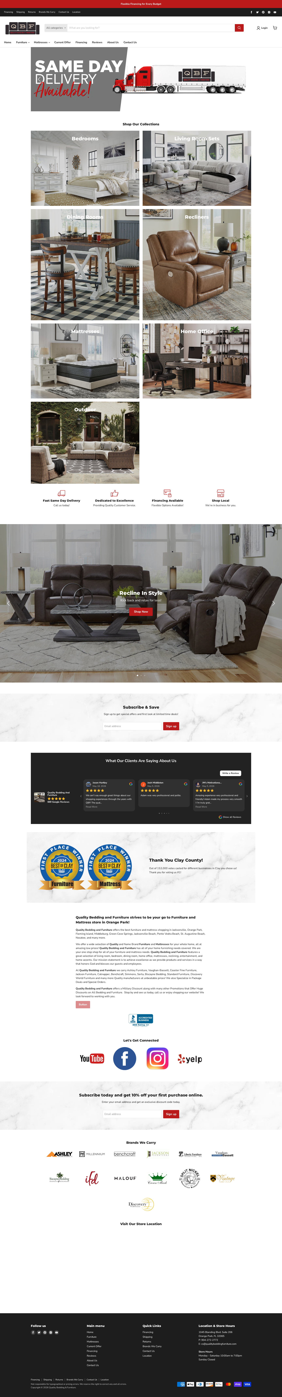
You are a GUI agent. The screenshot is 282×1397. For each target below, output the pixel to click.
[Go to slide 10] (166, 813)
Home (7, 42)
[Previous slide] (40, 79)
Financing (8, 12)
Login (264, 27)
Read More (201, 806)
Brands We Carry (47, 12)
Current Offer (62, 42)
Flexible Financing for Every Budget (141, 4)
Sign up (171, 726)
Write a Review (230, 773)
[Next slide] (242, 79)
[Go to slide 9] (164, 813)
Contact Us (64, 12)
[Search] (239, 28)
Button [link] (83, 1004)
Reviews (97, 42)
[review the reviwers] (240, 784)
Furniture (22, 42)
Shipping (20, 12)
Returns (32, 12)
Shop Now (141, 612)
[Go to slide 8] (161, 813)
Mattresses (41, 42)
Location (76, 12)
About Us (113, 42)
